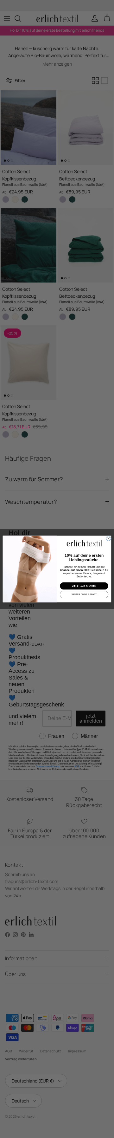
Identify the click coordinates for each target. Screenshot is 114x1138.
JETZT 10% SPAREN (84, 585)
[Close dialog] (108, 538)
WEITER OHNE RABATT (84, 594)
